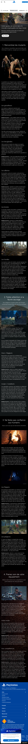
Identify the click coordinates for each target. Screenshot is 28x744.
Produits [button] (4, 705)
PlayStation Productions (6, 699)
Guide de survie (13, 10)
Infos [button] (3, 692)
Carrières (3, 695)
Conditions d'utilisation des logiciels (23, 737)
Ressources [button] (4, 713)
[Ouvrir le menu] (1, 2)
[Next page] (26, 10)
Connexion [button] (4, 716)
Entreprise (4, 700)
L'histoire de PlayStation (6, 702)
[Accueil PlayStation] (14, 2)
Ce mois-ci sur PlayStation (11, 688)
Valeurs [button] (3, 708)
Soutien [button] (3, 711)
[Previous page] (1, 10)
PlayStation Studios (5, 697)
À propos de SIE (5, 693)
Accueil (3, 688)
